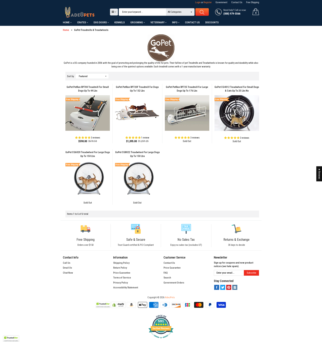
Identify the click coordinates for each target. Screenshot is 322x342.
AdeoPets (170, 297)
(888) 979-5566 (231, 13)
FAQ (166, 272)
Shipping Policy (121, 262)
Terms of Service (122, 277)
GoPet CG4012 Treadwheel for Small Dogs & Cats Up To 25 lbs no (236, 89)
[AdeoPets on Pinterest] (228, 287)
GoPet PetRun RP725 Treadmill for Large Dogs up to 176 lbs (187, 89)
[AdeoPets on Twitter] (222, 287)
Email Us (67, 267)
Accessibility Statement (125, 287)
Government (221, 2)
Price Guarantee (121, 272)
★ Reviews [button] (319, 173)
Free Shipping (252, 2)
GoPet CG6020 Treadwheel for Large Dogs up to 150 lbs (87, 154)
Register (208, 2)
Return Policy (120, 267)
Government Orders (174, 282)
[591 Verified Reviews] (161, 340)
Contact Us (236, 2)
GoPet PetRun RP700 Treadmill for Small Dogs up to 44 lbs (88, 89)
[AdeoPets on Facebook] (216, 287)
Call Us (66, 262)
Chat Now (68, 272)
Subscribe (251, 272)
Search (167, 277)
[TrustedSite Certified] (103, 305)
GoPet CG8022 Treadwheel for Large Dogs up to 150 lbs (137, 154)
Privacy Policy (120, 282)
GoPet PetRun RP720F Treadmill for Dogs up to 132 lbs (137, 89)
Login (198, 2)
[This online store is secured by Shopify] (118, 304)
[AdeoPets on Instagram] (234, 287)
